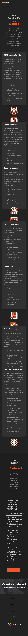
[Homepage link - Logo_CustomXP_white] (14, 625)
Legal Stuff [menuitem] (10, 628)
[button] (26, 2)
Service (13, 598)
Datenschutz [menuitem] (17, 628)
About (13, 605)
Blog (13, 611)
